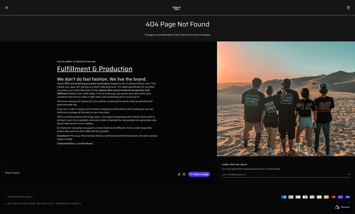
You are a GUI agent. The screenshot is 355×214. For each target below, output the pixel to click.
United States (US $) (19, 197)
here (188, 35)
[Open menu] (9, 7)
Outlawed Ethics (18, 203)
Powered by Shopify (68, 203)
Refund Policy (46, 203)
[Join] (347, 174)
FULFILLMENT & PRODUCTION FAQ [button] (76, 61)
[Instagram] (184, 174)
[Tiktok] (179, 174)
